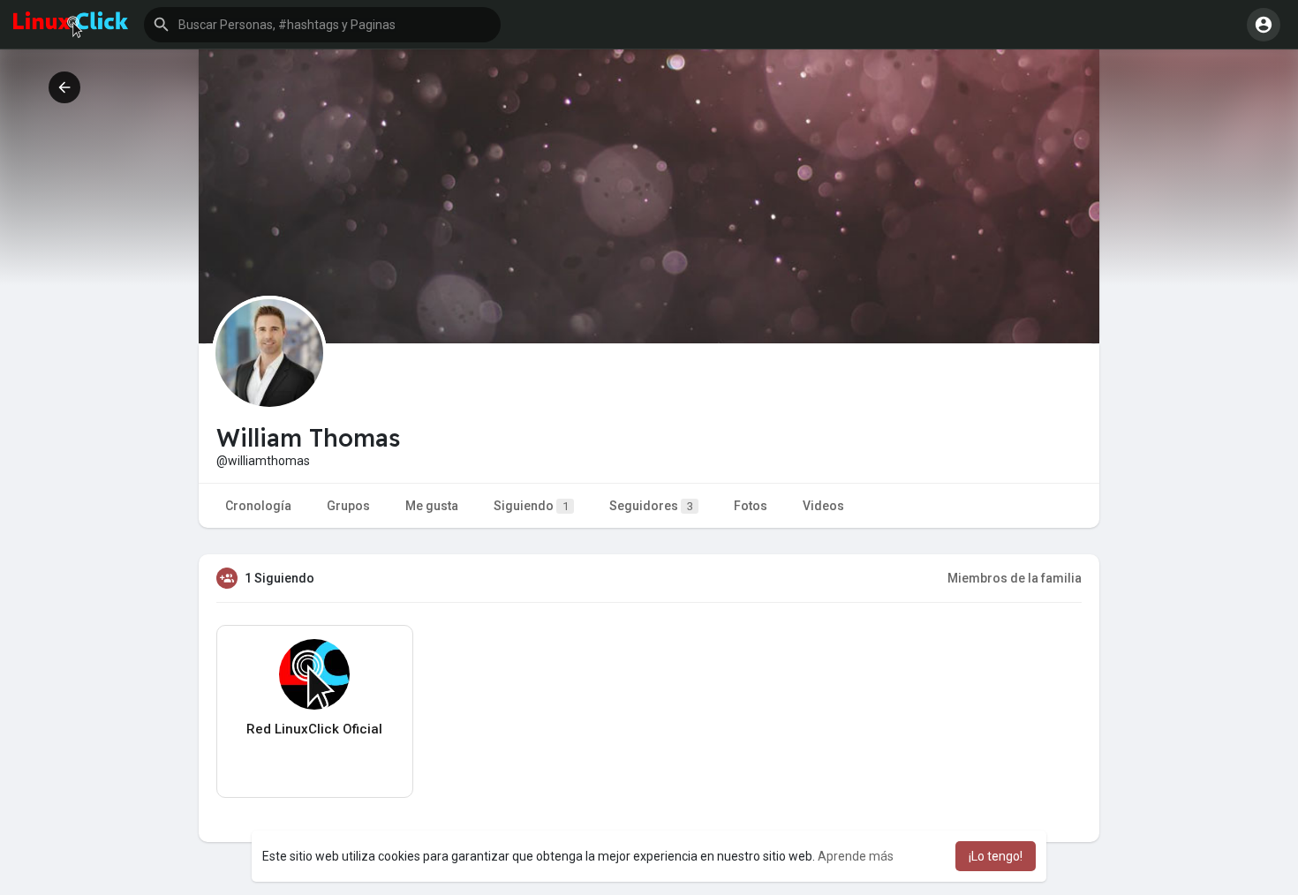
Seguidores (651, 506)
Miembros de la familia (1014, 578)
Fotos (750, 506)
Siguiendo (531, 506)
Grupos (348, 506)
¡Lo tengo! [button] (996, 856)
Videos (823, 506)
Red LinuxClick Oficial (314, 729)
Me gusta (431, 506)
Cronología (258, 506)
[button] (322, 24)
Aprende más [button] (856, 856)
